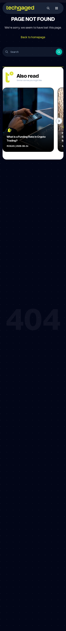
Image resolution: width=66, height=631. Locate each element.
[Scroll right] (59, 121)
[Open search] (48, 8)
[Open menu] (56, 8)
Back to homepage (33, 37)
